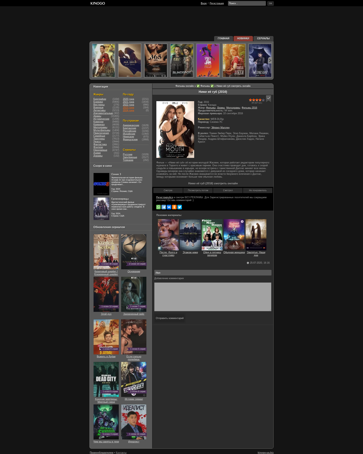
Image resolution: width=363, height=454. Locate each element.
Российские (129, 131)
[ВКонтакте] (169, 207)
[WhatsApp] (158, 207)
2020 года (128, 99)
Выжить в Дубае (107, 355)
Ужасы (97, 141)
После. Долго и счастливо (168, 254)
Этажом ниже (190, 252)
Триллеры (99, 138)
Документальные (103, 113)
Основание (137, 270)
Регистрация (217, 3)
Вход (204, 3)
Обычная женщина (234, 252)
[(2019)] (234, 60)
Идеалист (136, 440)
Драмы (221, 107)
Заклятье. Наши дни (256, 254)
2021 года (128, 101)
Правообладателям (101, 452)
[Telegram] (163, 207)
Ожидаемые (100, 150)
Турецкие (128, 160)
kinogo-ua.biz (266, 452)
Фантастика (100, 144)
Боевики (98, 101)
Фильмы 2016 (249, 107)
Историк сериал (135, 397)
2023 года (128, 107)
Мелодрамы (233, 107)
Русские (127, 154)
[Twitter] (179, 207)
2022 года (128, 104)
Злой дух (109, 312)
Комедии (98, 121)
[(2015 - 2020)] (182, 60)
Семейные (99, 135)
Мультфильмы (101, 130)
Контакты (121, 452)
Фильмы (211, 107)
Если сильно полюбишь (136, 356)
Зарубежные (130, 157)
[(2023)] (103, 60)
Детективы (99, 110)
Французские (130, 139)
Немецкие (128, 136)
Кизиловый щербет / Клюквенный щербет (106, 271)
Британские (129, 128)
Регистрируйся (164, 197)
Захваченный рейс (134, 312)
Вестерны (99, 104)
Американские (131, 125)
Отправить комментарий (170, 318)
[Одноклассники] (174, 207)
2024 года (128, 110)
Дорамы (97, 155)
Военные (98, 107)
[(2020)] (156, 60)
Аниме (97, 152)
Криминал (99, 124)
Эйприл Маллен (220, 127)
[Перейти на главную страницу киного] (145, 3)
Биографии (99, 99)
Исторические (101, 118)
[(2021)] (208, 60)
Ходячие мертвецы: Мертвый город (106, 399)
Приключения (101, 133)
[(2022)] (129, 60)
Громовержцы (120, 198)
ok (270, 3)
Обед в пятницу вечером (212, 254)
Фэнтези (98, 147)
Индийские (129, 133)
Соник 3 (116, 174)
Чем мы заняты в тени (106, 440)
